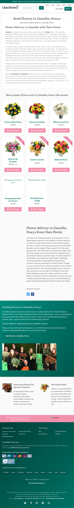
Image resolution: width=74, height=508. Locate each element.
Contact (58, 5)
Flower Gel (22, 434)
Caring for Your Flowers (9, 431)
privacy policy (18, 498)
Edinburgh (6, 472)
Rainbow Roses (61, 159)
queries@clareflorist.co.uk (22, 330)
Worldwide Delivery (7, 436)
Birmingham (21, 472)
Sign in (64, 5)
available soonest (55, 1)
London (13, 472)
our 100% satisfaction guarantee (18, 447)
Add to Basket (14, 130)
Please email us (38, 483)
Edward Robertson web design (55, 498)
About (53, 5)
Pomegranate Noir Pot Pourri (13, 199)
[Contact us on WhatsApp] (49, 502)
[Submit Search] (41, 8)
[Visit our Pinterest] (43, 502)
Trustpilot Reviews (60, 431)
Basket (60, 9)
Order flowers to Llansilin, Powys (17, 336)
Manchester (29, 472)
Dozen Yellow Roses (13, 122)
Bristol (56, 472)
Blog (40, 431)
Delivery (48, 5)
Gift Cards (5, 434)
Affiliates (58, 434)
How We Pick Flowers (25, 431)
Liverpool (50, 472)
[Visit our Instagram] (37, 502)
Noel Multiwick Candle (37, 199)
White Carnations (61, 122)
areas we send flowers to (17, 468)
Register (69, 5)
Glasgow (43, 472)
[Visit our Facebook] (31, 502)
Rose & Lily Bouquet (13, 160)
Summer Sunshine (37, 122)
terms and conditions (32, 498)
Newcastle (63, 472)
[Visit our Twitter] (25, 502)
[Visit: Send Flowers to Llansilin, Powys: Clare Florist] (32, 294)
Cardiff (36, 472)
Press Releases (43, 434)
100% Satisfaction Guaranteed (19, 419)
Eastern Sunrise (37, 159)
